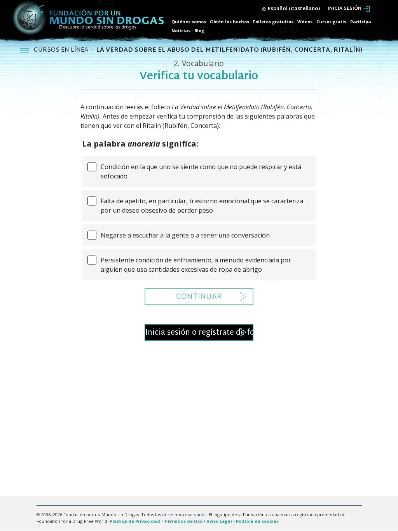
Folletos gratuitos (273, 21)
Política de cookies (257, 521)
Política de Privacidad (135, 521)
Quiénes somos (188, 21)
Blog (199, 30)
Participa (360, 21)
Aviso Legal (219, 521)
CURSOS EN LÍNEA (62, 50)
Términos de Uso (183, 521)
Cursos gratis (331, 21)
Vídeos (304, 21)
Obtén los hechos (229, 21)
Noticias (180, 30)
